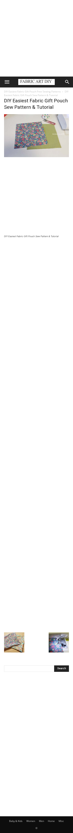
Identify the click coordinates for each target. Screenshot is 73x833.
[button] (6, 82)
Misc (61, 821)
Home (51, 821)
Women (30, 821)
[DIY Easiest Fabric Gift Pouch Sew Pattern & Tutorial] (36, 156)
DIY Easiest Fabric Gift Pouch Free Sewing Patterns (32, 91)
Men (41, 821)
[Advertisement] (36, 38)
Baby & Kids (16, 821)
